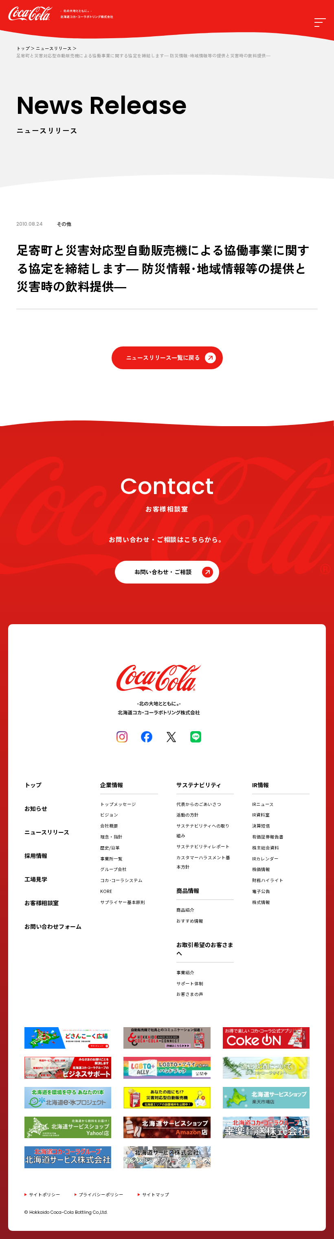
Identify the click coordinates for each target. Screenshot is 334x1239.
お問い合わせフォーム (52, 926)
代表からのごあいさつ (198, 804)
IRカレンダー (265, 859)
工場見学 (35, 879)
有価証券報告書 (267, 837)
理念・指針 (111, 837)
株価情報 (261, 869)
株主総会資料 (265, 848)
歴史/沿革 (110, 848)
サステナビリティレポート (203, 846)
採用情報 (35, 855)
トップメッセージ (118, 804)
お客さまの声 (189, 994)
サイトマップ (155, 1194)
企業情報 (111, 785)
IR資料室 (261, 815)
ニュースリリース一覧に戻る (163, 357)
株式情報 (261, 902)
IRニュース (263, 804)
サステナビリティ (199, 785)
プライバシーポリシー (101, 1194)
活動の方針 (187, 815)
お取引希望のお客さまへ (204, 949)
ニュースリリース (54, 48)
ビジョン (109, 815)
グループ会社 (113, 869)
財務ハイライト (267, 880)
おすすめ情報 (189, 921)
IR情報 (260, 785)
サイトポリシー (44, 1194)
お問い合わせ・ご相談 (162, 572)
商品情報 (187, 890)
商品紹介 (185, 910)
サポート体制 (189, 983)
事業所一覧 (111, 859)
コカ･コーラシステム (121, 880)
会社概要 (109, 826)
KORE (106, 891)
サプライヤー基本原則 (122, 902)
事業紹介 (185, 972)
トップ (23, 48)
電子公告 (261, 891)
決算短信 (261, 826)
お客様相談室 (41, 903)
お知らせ (35, 808)
